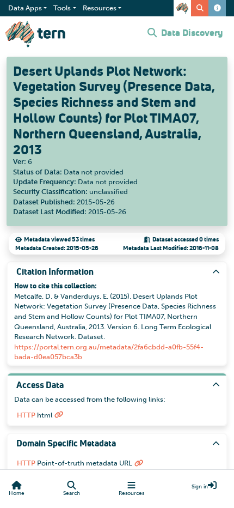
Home (16, 493)
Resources (131, 493)
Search (71, 493)
